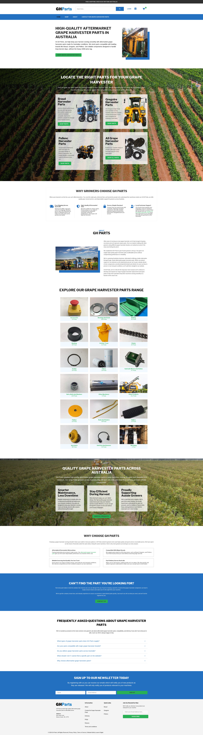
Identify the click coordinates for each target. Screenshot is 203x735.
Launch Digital (99, 732)
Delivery (87, 716)
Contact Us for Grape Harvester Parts (144, 212)
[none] (145, 641)
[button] (101, 641)
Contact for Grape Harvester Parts (95, 17)
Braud (105, 707)
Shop (66, 17)
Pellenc (106, 714)
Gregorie (106, 710)
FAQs (86, 719)
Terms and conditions (91, 726)
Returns (87, 723)
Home (58, 17)
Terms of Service (81, 732)
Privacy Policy (73, 732)
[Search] (120, 9)
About (75, 17)
